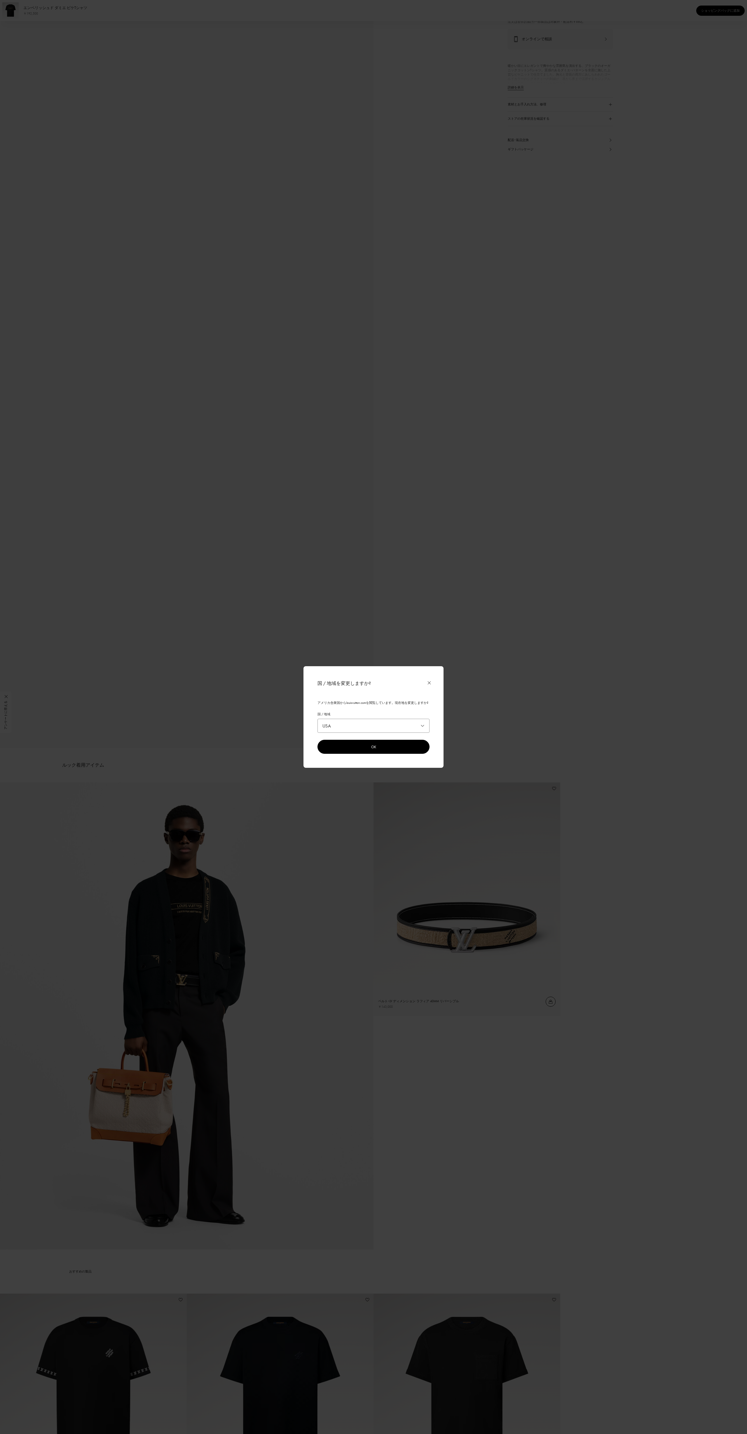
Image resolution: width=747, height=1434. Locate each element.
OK (373, 746)
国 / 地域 (323, 714)
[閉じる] (429, 683)
